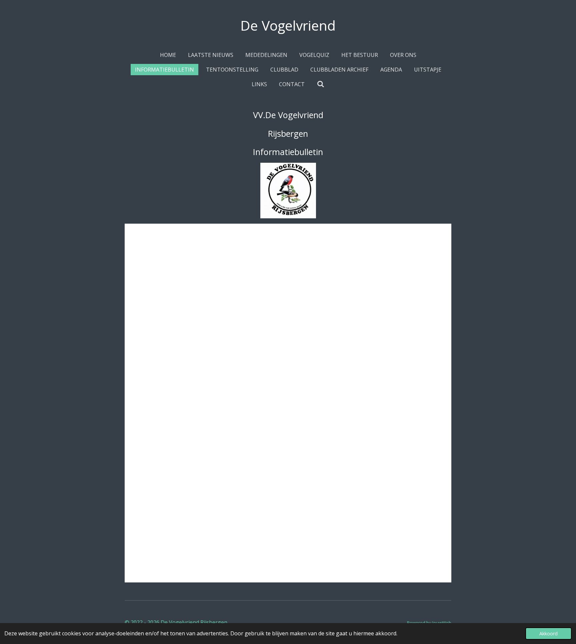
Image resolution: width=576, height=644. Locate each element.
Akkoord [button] (548, 633)
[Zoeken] (320, 84)
